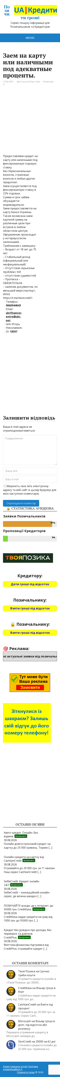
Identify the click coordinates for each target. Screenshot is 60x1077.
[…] (50, 847)
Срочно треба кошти (33, 973)
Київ (38, 81)
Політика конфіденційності (20, 1068)
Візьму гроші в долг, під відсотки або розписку (36, 1024)
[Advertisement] (30, 123)
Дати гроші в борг (26, 81)
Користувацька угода (15, 1066)
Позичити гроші (22, 12)
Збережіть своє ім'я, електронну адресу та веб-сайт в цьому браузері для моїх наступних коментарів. (29, 489)
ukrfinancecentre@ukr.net (14, 316)
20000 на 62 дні (45, 1041)
